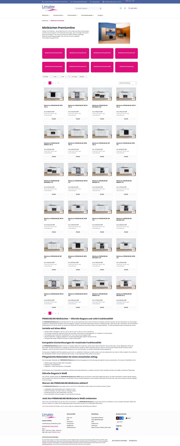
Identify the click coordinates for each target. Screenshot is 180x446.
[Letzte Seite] (58, 82)
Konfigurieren (133, 440)
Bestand (82, 76)
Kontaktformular (55, 432)
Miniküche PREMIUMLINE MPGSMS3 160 (100, 257)
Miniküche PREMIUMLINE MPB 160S (77, 257)
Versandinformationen (97, 417)
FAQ (68, 419)
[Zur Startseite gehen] (50, 8)
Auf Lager (74, 76)
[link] (117, 429)
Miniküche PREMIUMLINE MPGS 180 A (126, 106)
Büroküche (70, 421)
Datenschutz (94, 423)
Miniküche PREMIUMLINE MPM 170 (77, 219)
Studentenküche (71, 427)
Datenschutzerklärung (47, 444)
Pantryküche (70, 423)
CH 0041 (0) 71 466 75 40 (50, 426)
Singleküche (70, 425)
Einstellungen (75, 444)
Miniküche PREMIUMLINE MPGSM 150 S (124, 294)
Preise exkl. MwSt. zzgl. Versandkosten (50, 114)
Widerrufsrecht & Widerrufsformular (101, 427)
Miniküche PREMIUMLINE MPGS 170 (53, 219)
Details (54, 119)
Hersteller (46, 76)
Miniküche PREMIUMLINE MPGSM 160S (124, 219)
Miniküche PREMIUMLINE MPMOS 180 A (51, 143)
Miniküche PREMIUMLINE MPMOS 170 (124, 181)
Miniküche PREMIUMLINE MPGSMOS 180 (100, 106)
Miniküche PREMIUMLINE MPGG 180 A (78, 106)
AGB (92, 421)
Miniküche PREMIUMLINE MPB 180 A (53, 106)
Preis (62, 76)
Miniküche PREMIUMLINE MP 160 (53, 257)
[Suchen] (100, 8)
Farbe (55, 76)
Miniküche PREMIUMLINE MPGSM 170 (100, 181)
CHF (127, 2)
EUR (133, 1)
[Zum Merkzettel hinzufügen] (61, 98)
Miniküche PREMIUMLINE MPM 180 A (77, 143)
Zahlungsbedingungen (97, 419)
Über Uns (69, 417)
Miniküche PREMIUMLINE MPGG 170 (78, 181)
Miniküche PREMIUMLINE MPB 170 (125, 143)
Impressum (94, 425)
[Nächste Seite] (55, 82)
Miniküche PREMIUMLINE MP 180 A (101, 143)
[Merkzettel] (121, 8)
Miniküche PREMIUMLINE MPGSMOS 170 (51, 181)
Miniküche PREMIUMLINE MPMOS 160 (100, 294)
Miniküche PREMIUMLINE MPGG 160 (53, 294)
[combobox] (86, 8)
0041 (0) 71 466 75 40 (61, 1)
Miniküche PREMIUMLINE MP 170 (101, 219)
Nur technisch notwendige (119, 440)
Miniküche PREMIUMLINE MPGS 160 (77, 294)
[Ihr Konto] (125, 8)
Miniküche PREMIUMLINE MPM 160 (125, 257)
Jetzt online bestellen (48, 406)
